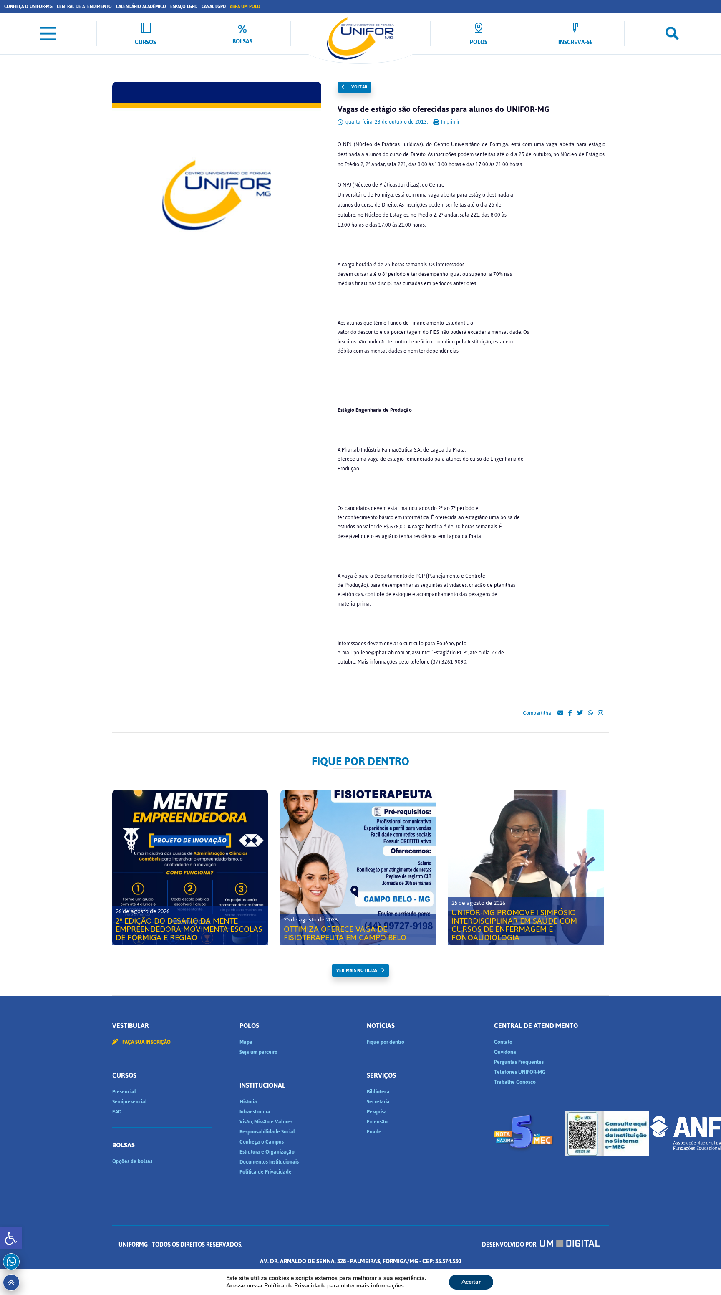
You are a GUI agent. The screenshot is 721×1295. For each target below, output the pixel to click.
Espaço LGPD (183, 6)
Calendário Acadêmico (141, 6)
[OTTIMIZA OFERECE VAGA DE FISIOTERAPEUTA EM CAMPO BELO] (358, 867)
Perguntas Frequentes (519, 1062)
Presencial (124, 1092)
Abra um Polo (245, 6)
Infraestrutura (254, 1112)
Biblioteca (378, 1092)
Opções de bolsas (132, 1161)
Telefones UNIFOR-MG (519, 1072)
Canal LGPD (214, 6)
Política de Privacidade (265, 1172)
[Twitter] (580, 713)
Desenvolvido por (509, 1244)
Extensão (377, 1122)
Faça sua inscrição (146, 1042)
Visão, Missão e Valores (265, 1122)
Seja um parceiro (258, 1052)
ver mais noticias (356, 970)
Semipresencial (129, 1102)
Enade (374, 1132)
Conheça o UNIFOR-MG (28, 6)
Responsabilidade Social (267, 1132)
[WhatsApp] (590, 713)
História (248, 1102)
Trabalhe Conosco (515, 1082)
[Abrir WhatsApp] (700, 1274)
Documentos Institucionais (269, 1162)
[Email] (560, 713)
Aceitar (471, 1282)
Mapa (245, 1042)
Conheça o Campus (261, 1142)
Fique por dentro (385, 1042)
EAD (116, 1112)
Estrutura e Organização (267, 1152)
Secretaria (378, 1102)
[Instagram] (600, 713)
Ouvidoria (505, 1052)
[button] (11, 1238)
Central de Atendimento (84, 6)
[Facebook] (570, 713)
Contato (503, 1042)
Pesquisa (377, 1112)
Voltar (359, 87)
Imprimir (449, 122)
